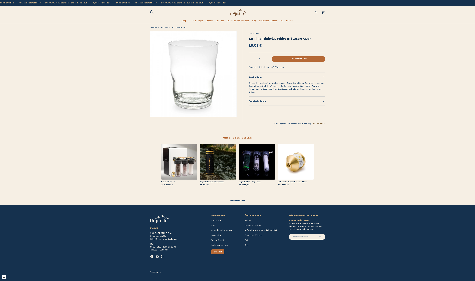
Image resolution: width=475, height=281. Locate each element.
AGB (213, 225)
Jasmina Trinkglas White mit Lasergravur (173, 27)
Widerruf (218, 252)
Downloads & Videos (268, 21)
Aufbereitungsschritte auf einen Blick (261, 230)
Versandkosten (318, 124)
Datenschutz (216, 235)
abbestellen (313, 226)
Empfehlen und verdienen (238, 21)
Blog (254, 21)
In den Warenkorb (298, 59)
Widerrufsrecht (217, 240)
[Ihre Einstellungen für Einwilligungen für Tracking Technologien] (4, 277)
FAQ (281, 21)
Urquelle (158, 272)
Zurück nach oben (237, 200)
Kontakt (289, 21)
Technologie (197, 21)
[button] (323, 12)
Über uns (220, 21)
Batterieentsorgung (219, 245)
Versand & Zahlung (253, 225)
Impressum (216, 220)
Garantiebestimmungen (221, 230)
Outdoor (209, 21)
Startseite (153, 27)
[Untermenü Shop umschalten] (188, 20)
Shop (184, 21)
